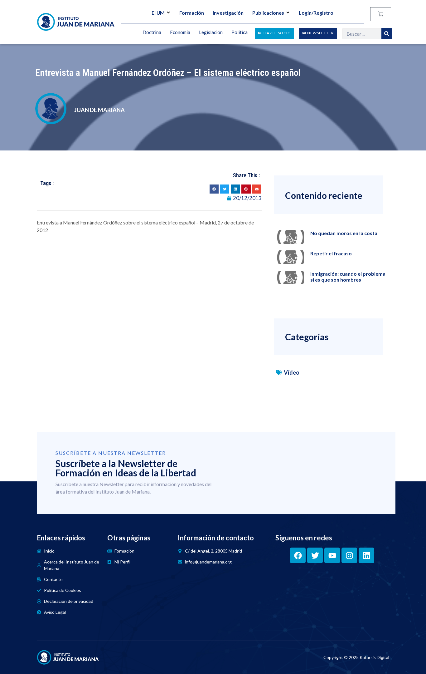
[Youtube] (332, 555)
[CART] (380, 14)
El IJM (158, 13)
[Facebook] (298, 555)
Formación (191, 13)
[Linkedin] (366, 555)
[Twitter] (315, 555)
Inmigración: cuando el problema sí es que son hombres (347, 277)
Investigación (228, 13)
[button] (214, 189)
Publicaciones (268, 13)
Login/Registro (316, 13)
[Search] (386, 33)
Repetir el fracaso (331, 253)
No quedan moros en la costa (343, 233)
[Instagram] (349, 555)
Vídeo (291, 372)
